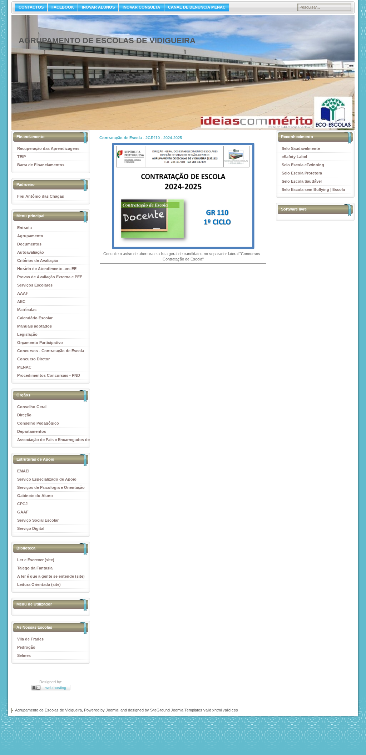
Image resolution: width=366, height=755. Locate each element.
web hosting (55, 687)
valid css (230, 710)
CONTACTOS (31, 7)
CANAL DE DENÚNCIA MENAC (197, 7)
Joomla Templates (186, 710)
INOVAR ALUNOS (98, 7)
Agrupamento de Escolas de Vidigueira (107, 40)
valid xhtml (212, 710)
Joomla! (112, 710)
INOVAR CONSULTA (141, 7)
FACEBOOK (62, 7)
